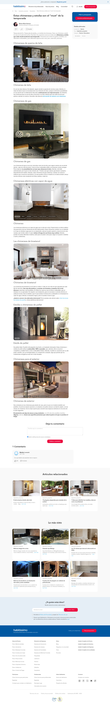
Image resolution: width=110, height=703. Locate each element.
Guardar (30, 29)
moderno (24, 154)
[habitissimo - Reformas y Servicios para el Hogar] (19, 6)
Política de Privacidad (45, 614)
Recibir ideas (70, 609)
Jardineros (36, 658)
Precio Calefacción (16, 667)
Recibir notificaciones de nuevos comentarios (39, 437)
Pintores (36, 661)
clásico (25, 80)
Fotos (57, 650)
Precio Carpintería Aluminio (19, 664)
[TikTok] (95, 680)
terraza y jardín (27, 396)
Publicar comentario (55, 441)
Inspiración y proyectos (82, 31)
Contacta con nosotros (83, 677)
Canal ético (59, 680)
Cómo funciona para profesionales (42, 677)
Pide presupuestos (91, 6)
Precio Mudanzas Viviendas (18, 650)
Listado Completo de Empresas (86, 647)
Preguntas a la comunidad (62, 647)
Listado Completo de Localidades (86, 650)
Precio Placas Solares (17, 658)
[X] (87, 680)
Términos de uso (63, 614)
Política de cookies (60, 693)
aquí (68, 619)
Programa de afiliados (61, 683)
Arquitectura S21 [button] (18, 80)
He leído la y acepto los (50, 614)
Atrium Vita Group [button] (18, 396)
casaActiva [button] (17, 216)
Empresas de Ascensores (40, 644)
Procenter (58, 652)
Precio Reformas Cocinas (18, 661)
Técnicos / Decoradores (84, 33)
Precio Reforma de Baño (18, 644)
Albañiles (36, 667)
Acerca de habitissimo (61, 677)
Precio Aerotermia (16, 647)
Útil (17, 460)
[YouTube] (91, 680)
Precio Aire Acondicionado (18, 655)
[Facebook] (83, 680)
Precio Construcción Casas (18, 652)
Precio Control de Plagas (18, 670)
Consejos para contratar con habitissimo (22, 683)
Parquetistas (37, 655)
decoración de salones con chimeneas (54, 96)
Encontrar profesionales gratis (85, 18)
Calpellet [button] (17, 338)
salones (30, 80)
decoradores (77, 36)
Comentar (24, 460)
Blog (57, 644)
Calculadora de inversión (40, 686)
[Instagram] (79, 680)
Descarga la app (38, 683)
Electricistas (37, 664)
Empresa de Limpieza (39, 647)
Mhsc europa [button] (17, 154)
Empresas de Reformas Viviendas (42, 652)
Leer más (24, 504)
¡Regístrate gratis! (61, 2)
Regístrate (14, 680)
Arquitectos (37, 670)
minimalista (29, 216)
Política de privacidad (47, 693)
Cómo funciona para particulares (20, 677)
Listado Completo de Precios (85, 641)
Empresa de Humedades (40, 650)
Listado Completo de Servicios (85, 644)
